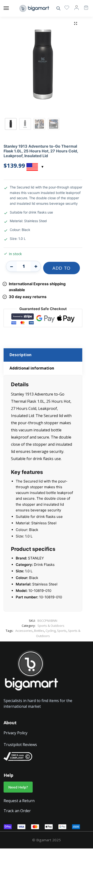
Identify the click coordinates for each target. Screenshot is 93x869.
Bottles (39, 630)
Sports (62, 630)
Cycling (51, 630)
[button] (75, 23)
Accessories (24, 630)
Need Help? (18, 787)
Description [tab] (20, 354)
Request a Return (19, 800)
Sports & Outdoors (50, 625)
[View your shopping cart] (84, 5)
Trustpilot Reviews (20, 744)
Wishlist (66, 7)
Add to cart (61, 269)
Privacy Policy (15, 732)
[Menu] (11, 8)
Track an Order (17, 810)
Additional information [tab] (32, 368)
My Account (76, 7)
